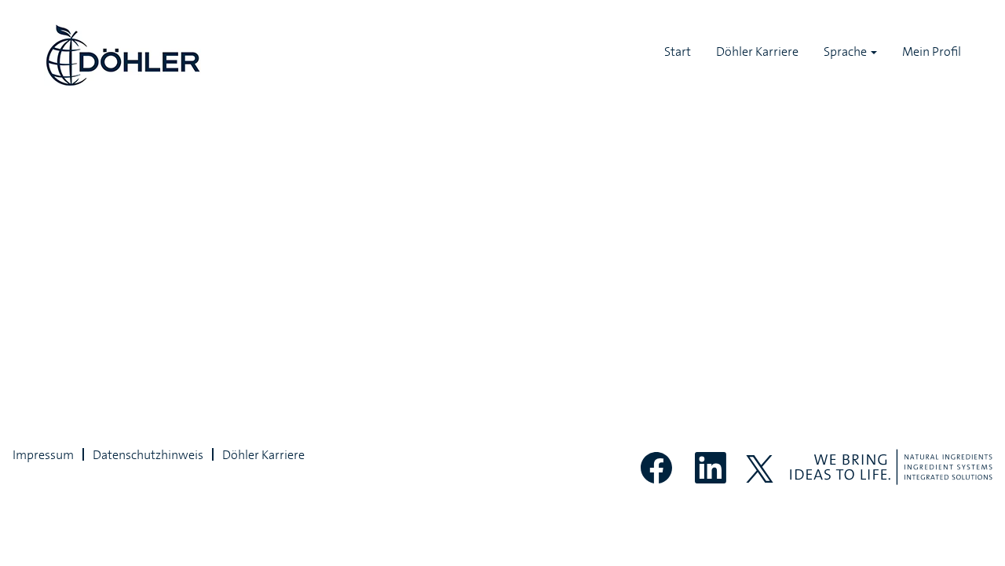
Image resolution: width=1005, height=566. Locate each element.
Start (677, 51)
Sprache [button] (846, 51)
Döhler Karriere (757, 51)
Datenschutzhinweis (148, 454)
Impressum (43, 454)
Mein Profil (931, 51)
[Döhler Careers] (122, 55)
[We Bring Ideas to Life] (891, 467)
